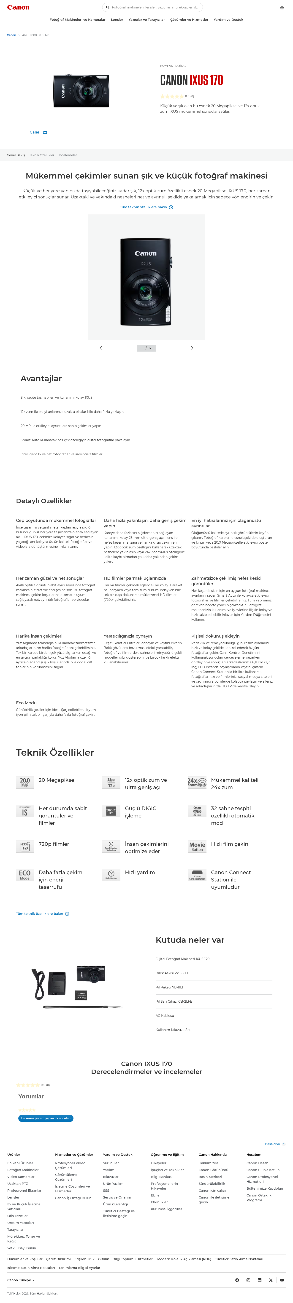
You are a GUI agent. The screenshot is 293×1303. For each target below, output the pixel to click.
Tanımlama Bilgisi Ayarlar (79, 1268)
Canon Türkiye (19, 1280)
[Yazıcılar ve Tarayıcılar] (166, 19)
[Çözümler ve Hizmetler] (210, 19)
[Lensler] (125, 19)
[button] (104, 348)
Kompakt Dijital (173, 65)
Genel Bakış (16, 155)
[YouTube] (282, 1280)
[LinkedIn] (259, 1280)
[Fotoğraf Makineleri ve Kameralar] (107, 19)
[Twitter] (271, 1280)
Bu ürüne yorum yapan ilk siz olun (47, 1119)
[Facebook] (237, 1280)
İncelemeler (68, 155)
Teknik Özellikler (41, 155)
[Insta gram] (248, 1280)
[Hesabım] (282, 8)
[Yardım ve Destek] (245, 19)
